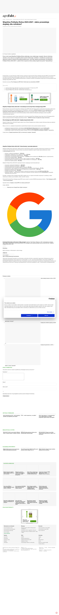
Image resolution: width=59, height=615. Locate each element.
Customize (29, 315)
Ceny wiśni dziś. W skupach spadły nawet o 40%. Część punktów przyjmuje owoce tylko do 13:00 (20, 502)
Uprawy (5, 535)
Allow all (46, 315)
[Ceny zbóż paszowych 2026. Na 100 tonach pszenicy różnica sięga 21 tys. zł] (25, 447)
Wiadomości (41, 547)
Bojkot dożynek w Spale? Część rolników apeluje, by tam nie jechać (47, 449)
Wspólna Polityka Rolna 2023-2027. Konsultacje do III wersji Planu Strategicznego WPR (22, 87)
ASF (39, 538)
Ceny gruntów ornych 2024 (43, 529)
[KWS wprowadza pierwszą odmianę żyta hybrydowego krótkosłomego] (23, 430)
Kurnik (40, 541)
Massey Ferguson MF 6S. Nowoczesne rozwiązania (28, 528)
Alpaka (40, 536)
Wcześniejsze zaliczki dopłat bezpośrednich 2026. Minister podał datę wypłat (32, 502)
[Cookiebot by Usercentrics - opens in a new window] (49, 299)
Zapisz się (5, 252)
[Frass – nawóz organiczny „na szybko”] (22, 413)
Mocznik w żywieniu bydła (43, 542)
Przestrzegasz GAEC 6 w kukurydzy (27, 542)
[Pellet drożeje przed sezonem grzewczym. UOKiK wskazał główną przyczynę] (6, 447)
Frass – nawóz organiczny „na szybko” (28, 415)
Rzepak (5, 541)
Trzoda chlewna (41, 543)
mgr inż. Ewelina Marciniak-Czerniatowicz (14, 26)
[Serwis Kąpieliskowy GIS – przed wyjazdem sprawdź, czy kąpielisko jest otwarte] (11, 414)
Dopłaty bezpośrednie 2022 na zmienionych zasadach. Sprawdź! (22, 132)
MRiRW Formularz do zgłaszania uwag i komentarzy (39, 117)
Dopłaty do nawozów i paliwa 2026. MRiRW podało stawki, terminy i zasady (43, 502)
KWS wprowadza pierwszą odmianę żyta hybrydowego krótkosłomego (29, 433)
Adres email (5, 386)
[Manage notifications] (57, 613)
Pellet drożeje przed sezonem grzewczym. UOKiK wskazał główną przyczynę (11, 449)
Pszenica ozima (7, 539)
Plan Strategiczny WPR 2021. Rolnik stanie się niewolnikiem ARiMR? (25, 81)
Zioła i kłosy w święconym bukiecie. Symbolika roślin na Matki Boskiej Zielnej (32, 473)
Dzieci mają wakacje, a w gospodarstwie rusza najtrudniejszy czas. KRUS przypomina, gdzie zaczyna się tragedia (47, 416)
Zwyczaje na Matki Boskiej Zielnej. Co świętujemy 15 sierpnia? (9, 501)
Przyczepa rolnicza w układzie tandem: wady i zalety (29, 532)
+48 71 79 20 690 (25, 549)
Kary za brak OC (42, 530)
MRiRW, (22, 243)
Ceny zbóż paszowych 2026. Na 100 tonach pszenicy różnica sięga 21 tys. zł (29, 449)
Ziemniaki (5, 542)
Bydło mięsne (41, 539)
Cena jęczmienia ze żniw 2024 (44, 527)
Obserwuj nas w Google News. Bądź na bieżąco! (17, 187)
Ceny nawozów (7, 533)
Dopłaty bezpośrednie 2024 (26, 539)
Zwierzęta (40, 535)
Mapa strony (41, 548)
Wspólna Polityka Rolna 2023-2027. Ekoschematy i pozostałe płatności (19, 89)
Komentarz (5, 371)
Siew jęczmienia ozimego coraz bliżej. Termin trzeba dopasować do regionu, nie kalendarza (47, 433)
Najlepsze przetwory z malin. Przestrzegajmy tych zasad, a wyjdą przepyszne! (20, 473)
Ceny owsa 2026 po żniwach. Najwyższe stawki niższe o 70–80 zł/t (9, 487)
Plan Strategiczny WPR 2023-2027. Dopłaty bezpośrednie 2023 (17, 88)
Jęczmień (5, 536)
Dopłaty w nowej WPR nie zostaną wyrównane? (20, 182)
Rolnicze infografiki (51, 547)
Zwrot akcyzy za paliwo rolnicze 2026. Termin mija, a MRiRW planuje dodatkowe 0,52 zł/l (32, 487)
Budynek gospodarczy (25, 538)
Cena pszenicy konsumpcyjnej (9, 529)
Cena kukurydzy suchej (8, 527)
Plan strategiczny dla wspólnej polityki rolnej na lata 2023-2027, (37, 243)
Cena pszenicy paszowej (8, 530)
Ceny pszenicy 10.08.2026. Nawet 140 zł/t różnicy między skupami (20, 487)
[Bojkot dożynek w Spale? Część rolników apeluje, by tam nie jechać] (42, 447)
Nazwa (4, 382)
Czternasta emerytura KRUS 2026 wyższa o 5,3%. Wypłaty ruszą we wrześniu (44, 473)
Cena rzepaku (6, 531)
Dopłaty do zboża (24, 541)
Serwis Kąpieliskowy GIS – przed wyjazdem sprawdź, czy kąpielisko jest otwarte (11, 416)
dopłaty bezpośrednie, (9, 243)
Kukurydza (6, 538)
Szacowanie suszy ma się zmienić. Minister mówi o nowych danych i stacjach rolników (11, 433)
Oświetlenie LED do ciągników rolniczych (28, 530)
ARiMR (22, 536)
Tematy (45, 547)
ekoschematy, (17, 243)
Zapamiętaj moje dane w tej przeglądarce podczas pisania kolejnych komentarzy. (18, 393)
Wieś (22, 535)
